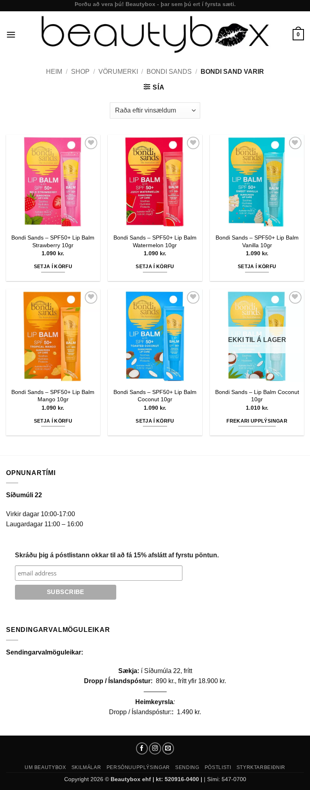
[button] (11, 34)
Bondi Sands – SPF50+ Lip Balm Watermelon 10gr (155, 241)
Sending (187, 767)
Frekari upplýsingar (256, 421)
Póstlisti (218, 767)
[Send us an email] (168, 748)
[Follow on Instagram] (155, 748)
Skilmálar (86, 767)
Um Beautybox (45, 767)
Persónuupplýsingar (138, 767)
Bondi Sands (169, 71)
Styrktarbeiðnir (261, 767)
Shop (80, 71)
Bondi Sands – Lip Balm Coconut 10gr (257, 396)
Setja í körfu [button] (53, 266)
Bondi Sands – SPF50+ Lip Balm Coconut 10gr (155, 396)
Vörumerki (118, 71)
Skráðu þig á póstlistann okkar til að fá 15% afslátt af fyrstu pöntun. (117, 555)
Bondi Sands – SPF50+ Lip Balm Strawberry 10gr (52, 241)
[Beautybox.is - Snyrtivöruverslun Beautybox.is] (154, 34)
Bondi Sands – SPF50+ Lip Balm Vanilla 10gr (257, 241)
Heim (54, 71)
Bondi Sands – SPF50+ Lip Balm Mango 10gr (52, 396)
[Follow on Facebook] (142, 748)
